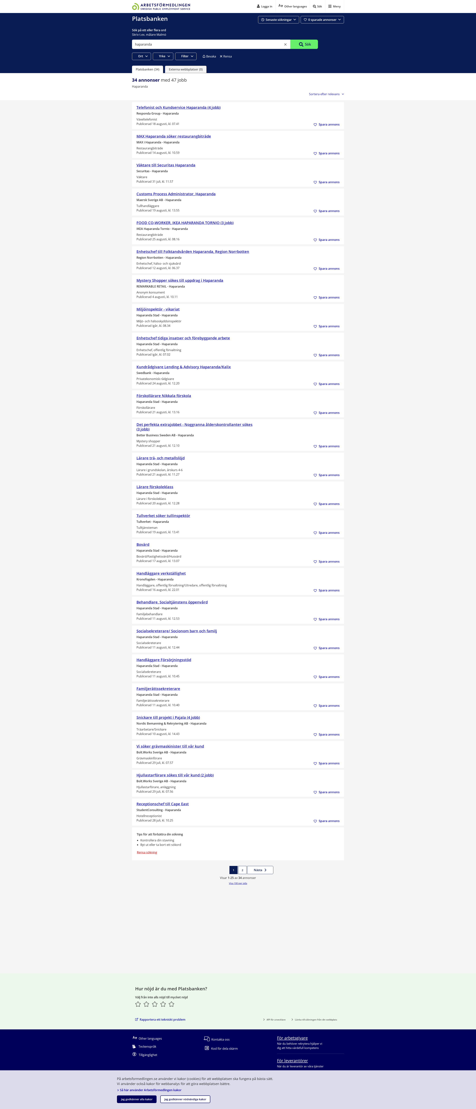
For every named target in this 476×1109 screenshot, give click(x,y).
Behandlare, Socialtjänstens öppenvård (172, 602)
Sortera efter (324, 94)
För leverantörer (292, 1060)
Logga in (266, 6)
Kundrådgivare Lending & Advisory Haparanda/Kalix (183, 367)
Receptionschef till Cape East (162, 804)
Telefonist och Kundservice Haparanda (178, 107)
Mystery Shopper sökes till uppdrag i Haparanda (179, 280)
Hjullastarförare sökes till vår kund (175, 775)
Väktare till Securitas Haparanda (165, 165)
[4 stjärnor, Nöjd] (163, 1004)
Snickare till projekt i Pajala (168, 717)
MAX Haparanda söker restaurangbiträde (173, 136)
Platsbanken (150, 19)
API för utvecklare (276, 1019)
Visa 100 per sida (238, 883)
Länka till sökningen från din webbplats (316, 1019)
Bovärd (142, 544)
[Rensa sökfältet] (285, 44)
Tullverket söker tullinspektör (163, 515)
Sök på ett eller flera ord (149, 30)
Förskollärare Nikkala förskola (163, 395)
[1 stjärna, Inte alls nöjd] (138, 1004)
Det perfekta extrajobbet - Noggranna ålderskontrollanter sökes (194, 426)
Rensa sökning (147, 852)
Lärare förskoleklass (154, 486)
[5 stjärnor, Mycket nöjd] (171, 1004)
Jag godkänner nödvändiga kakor (185, 1099)
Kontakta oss (220, 1039)
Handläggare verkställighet (161, 573)
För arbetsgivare (292, 1038)
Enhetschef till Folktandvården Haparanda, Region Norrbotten (192, 251)
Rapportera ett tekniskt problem (162, 1019)
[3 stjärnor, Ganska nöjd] (155, 1004)
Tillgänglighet (148, 1055)
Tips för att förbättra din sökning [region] (160, 834)
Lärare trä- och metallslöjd (160, 458)
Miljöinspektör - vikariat (158, 309)
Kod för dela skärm (224, 1049)
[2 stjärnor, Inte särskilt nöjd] (146, 1004)
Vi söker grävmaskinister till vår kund (170, 746)
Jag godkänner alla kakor (136, 1099)
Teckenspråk (147, 1046)
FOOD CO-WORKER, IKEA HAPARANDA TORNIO (185, 222)
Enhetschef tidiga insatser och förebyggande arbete (183, 338)
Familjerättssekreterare (158, 688)
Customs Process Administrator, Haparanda (176, 194)
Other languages (150, 1038)
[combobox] (211, 44)
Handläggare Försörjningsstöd (163, 659)
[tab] (147, 69)
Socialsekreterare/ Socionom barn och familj (176, 631)
